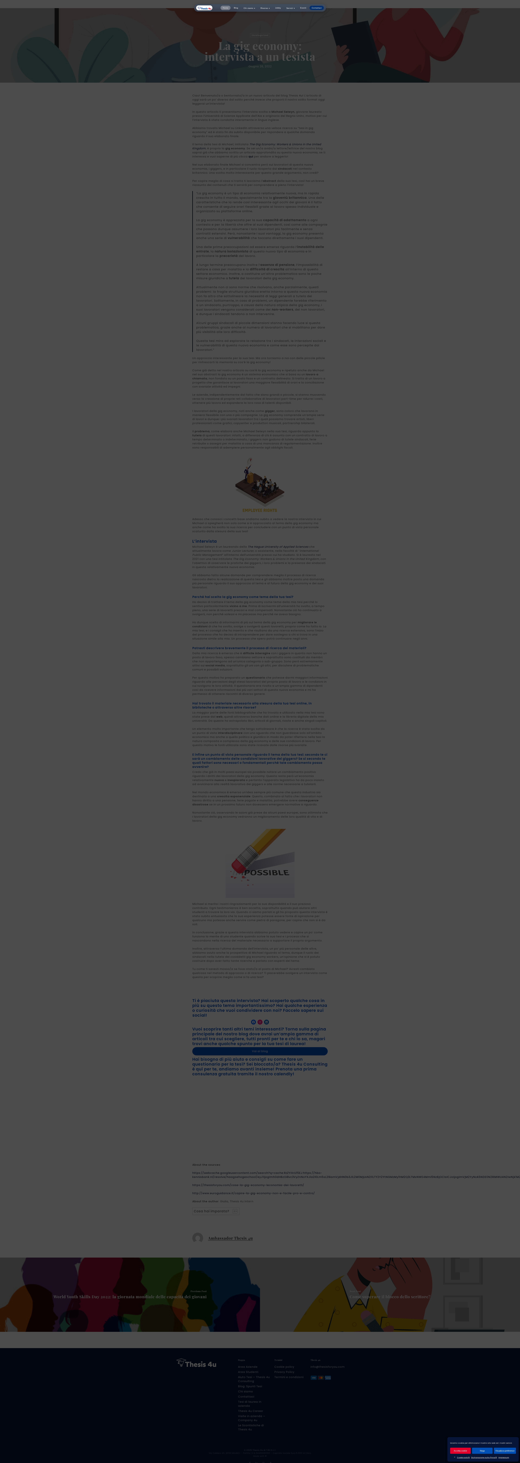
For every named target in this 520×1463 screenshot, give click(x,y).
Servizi (289, 8)
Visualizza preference (504, 1451)
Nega (482, 1451)
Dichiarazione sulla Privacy (484, 1457)
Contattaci (317, 8)
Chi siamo (248, 8)
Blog (236, 8)
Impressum (503, 1457)
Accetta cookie (460, 1451)
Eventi (303, 8)
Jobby (278, 8)
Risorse (264, 8)
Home (225, 8)
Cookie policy (463, 1457)
